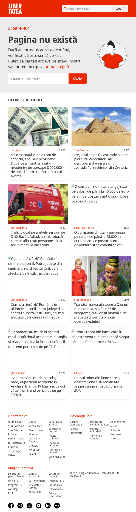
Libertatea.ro (17, 416)
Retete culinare (53, 437)
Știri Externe (15, 430)
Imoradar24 (56, 489)
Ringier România (20, 468)
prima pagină (56, 66)
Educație (13, 447)
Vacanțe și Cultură (55, 430)
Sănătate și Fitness (55, 423)
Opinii (32, 421)
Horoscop (34, 449)
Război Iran (35, 426)
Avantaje (13, 489)
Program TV (15, 485)
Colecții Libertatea (55, 495)
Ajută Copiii (35, 491)
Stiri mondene (37, 480)
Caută (119, 9)
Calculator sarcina (35, 486)
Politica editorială (95, 430)
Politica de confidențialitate (99, 423)
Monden (33, 434)
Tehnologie (14, 451)
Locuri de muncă (54, 475)
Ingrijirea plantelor (54, 451)
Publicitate (76, 432)
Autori (114, 426)
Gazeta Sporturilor (35, 475)
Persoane (115, 434)
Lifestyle (33, 445)
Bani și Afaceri (16, 438)
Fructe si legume (54, 444)
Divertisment (36, 430)
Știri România (16, 426)
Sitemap (115, 438)
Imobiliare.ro (56, 480)
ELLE (10, 493)
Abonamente (118, 421)
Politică (12, 434)
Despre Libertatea (76, 423)
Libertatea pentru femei (16, 475)
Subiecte (115, 430)
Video (11, 455)
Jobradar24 (55, 485)
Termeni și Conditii (96, 437)
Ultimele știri (15, 421)
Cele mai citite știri (57, 458)
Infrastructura (16, 442)
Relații (32, 454)
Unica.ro (13, 480)
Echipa (74, 428)
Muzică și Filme (34, 440)
